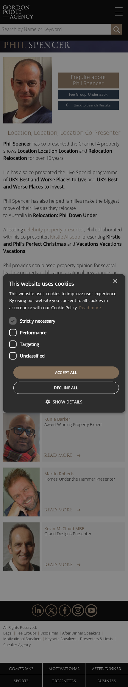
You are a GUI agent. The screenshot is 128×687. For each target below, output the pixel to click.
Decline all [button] (66, 387)
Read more (90, 307)
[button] (64, 401)
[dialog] (64, 343)
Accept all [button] (66, 372)
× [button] (115, 281)
